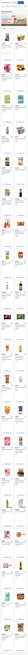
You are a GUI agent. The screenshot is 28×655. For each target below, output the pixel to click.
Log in (20, 2)
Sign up (14, 2)
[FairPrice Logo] (7, 3)
